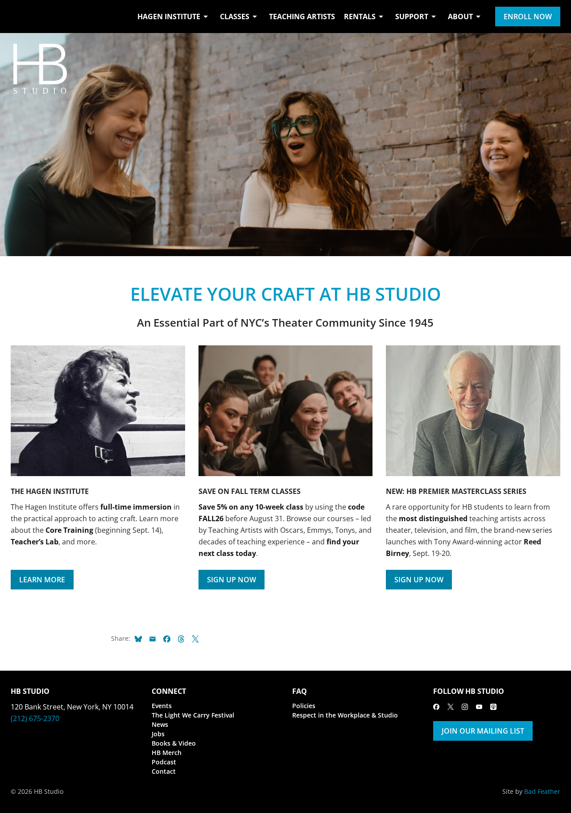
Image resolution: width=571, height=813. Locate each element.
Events (162, 705)
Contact (164, 771)
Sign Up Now (231, 580)
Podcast (164, 762)
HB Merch (167, 752)
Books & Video (174, 743)
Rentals (360, 16)
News (160, 724)
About (460, 16)
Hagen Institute (168, 16)
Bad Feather (542, 791)
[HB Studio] (20, 16)
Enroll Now (528, 16)
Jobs (158, 734)
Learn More (42, 580)
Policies (303, 705)
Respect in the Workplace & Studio (345, 715)
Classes (234, 16)
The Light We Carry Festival (193, 715)
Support (411, 16)
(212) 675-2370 (35, 718)
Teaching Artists (302, 16)
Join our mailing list (483, 731)
